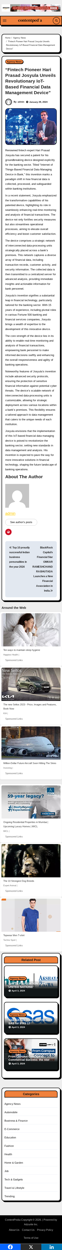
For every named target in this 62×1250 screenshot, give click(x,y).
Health (8, 1154)
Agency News (14, 61)
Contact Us (28, 1230)
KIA (5, 713)
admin (21, 101)
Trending (9, 1196)
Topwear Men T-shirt (13, 935)
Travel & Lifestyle (14, 1188)
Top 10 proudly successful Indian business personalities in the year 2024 (19, 557)
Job (6, 1171)
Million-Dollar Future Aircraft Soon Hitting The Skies (29, 763)
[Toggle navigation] (4, 21)
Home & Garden (13, 1162)
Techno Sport (9, 940)
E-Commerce (12, 1129)
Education (10, 1137)
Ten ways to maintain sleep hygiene (21, 650)
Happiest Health (10, 655)
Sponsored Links (14, 660)
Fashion (9, 1146)
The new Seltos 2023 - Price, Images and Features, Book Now (30, 706)
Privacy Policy (45, 1230)
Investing (7, 768)
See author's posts (21, 522)
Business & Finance (16, 1120)
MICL (5, 831)
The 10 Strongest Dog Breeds (18, 881)
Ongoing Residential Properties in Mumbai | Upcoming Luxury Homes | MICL (25, 824)
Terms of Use (31, 1238)
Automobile (11, 1112)
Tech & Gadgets (13, 1179)
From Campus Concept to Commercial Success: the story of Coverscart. (29, 1060)
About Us (14, 1230)
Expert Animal (9, 885)
